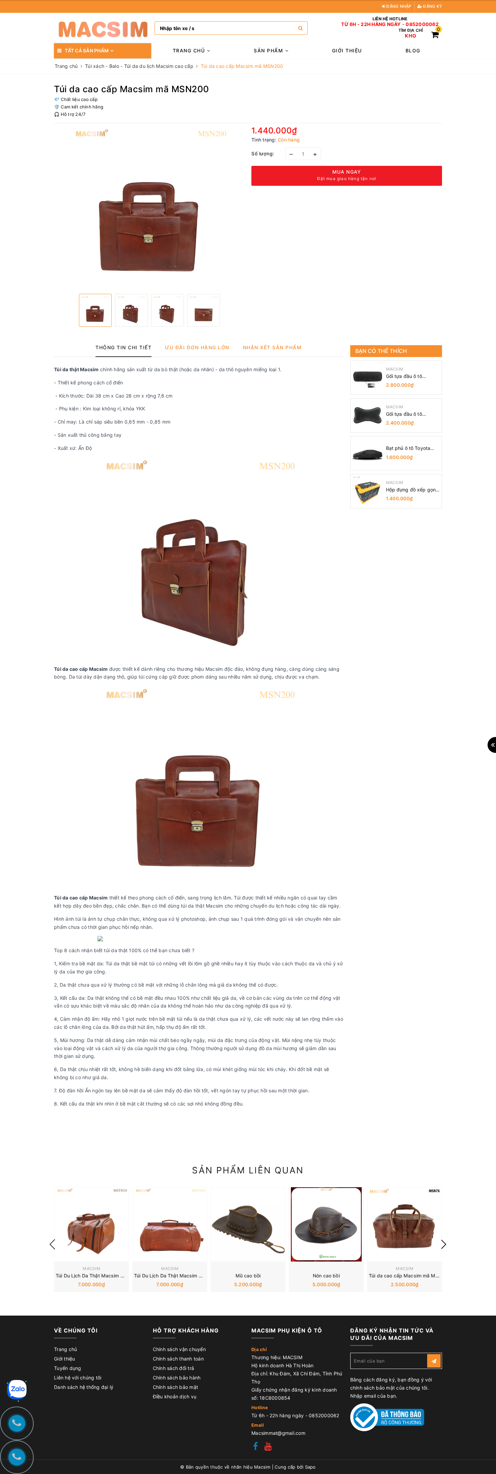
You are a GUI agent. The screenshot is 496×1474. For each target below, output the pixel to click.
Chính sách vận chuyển (179, 1349)
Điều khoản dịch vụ (175, 1396)
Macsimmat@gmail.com (278, 1433)
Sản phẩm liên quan (248, 1170)
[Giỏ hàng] (435, 36)
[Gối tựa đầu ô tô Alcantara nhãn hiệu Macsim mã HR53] (367, 377)
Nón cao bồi (326, 1275)
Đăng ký (432, 6)
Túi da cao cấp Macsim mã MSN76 (408, 1275)
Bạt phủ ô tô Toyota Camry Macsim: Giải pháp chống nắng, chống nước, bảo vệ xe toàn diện (412, 448)
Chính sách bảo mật (175, 1387)
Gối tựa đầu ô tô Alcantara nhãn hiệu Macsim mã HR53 (408, 376)
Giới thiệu (347, 50)
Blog (413, 50)
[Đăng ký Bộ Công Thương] (387, 1417)
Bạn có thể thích (381, 351)
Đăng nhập (398, 6)
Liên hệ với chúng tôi (77, 1377)
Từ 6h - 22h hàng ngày (371, 24)
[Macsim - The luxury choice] (102, 28)
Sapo (310, 1467)
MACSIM (395, 369)
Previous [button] (52, 1244)
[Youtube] (268, 1447)
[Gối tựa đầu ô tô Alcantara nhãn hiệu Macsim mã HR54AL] (367, 415)
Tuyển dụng (67, 1368)
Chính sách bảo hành (177, 1377)
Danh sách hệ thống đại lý (83, 1387)
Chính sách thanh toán (178, 1359)
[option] (149, 208)
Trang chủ (190, 50)
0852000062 (422, 24)
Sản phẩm (269, 50)
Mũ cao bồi (248, 1275)
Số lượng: (262, 153)
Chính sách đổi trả (173, 1368)
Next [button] (444, 1244)
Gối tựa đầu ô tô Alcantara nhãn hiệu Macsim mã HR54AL (409, 414)
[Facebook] (255, 1447)
